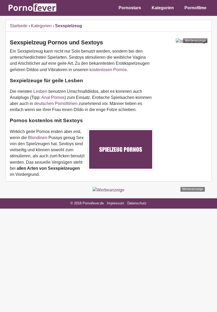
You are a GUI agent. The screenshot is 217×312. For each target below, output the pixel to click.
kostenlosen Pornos (108, 69)
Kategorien (163, 8)
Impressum (115, 203)
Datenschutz (137, 203)
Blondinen (38, 137)
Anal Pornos (53, 97)
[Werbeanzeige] (108, 190)
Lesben (40, 91)
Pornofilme (195, 8)
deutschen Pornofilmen (56, 103)
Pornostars (130, 8)
